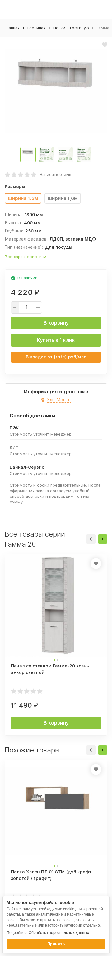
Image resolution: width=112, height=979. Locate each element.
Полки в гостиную (71, 28)
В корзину (56, 323)
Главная (12, 28)
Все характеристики (25, 256)
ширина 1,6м (63, 198)
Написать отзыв (55, 174)
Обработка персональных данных (59, 933)
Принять (56, 944)
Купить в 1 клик (56, 340)
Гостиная (36, 28)
